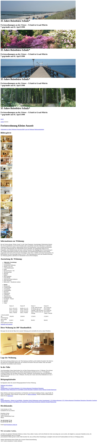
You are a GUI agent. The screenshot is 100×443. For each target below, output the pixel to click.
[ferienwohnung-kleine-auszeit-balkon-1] (6, 237)
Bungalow (41, 388)
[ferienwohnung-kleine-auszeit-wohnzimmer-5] (6, 171)
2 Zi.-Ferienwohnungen (14, 388)
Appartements (4, 388)
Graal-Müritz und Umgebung (20, 402)
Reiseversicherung (36, 402)
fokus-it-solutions (32, 394)
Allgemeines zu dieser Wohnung (9, 129)
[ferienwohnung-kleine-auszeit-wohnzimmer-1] (6, 142)
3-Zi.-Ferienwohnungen (68, 400)
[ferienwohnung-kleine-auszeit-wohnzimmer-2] (6, 149)
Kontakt (49, 389)
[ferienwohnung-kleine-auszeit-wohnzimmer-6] (6, 179)
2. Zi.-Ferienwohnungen (56, 400)
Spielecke (43, 402)
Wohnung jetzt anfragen (6, 324)
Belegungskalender (39, 129)
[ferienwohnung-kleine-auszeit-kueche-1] (6, 186)
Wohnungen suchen (37, 400)
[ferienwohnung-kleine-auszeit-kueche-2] (6, 193)
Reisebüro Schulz (5, 389)
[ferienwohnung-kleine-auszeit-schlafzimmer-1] (6, 201)
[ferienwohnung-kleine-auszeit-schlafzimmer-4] (6, 223)
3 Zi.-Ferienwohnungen (26, 388)
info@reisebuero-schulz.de (10, 424)
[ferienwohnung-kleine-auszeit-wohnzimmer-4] (6, 164)
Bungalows (84, 400)
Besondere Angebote (33, 389)
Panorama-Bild (20, 129)
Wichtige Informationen (7, 402)
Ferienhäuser (35, 388)
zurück (2, 121)
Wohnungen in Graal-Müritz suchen (19, 389)
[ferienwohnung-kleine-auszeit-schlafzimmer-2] (6, 208)
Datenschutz (53, 402)
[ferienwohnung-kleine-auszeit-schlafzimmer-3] (6, 215)
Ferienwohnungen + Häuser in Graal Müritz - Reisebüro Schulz (16, 400)
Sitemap (44, 389)
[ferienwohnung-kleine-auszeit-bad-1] (6, 230)
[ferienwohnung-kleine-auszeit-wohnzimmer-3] (6, 156)
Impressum (53, 389)
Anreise (40, 389)
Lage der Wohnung (29, 129)
